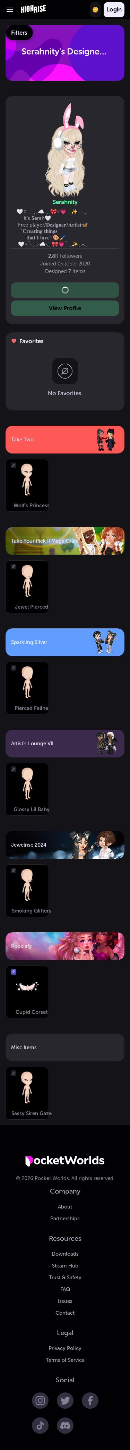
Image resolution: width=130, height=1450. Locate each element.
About (65, 1207)
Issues (65, 1301)
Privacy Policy (65, 1348)
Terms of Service (65, 1360)
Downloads (65, 1254)
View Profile (65, 308)
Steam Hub (65, 1266)
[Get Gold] (95, 9)
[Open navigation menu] (10, 10)
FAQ (65, 1289)
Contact (65, 1313)
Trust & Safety (65, 1277)
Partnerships (65, 1218)
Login (114, 9)
